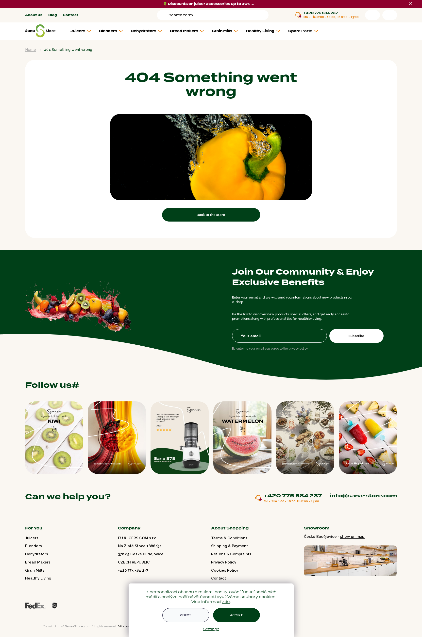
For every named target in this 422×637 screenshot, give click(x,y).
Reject (185, 615)
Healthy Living (38, 578)
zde (226, 601)
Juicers (31, 538)
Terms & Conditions (229, 538)
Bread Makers (38, 562)
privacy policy (298, 348)
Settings (211, 629)
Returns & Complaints (231, 554)
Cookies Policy (224, 570)
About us (33, 15)
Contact (70, 15)
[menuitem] (82, 31)
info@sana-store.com (363, 495)
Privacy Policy (223, 562)
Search (163, 15)
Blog (52, 15)
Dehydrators (36, 554)
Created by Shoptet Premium (35, 626)
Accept (236, 615)
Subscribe (356, 336)
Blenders (33, 546)
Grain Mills (34, 570)
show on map (352, 536)
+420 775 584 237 (321, 13)
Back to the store (211, 215)
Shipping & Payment (229, 546)
